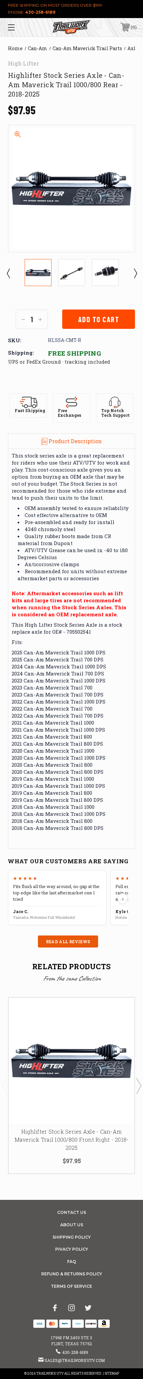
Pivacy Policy (71, 1249)
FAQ (71, 1261)
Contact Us (71, 1212)
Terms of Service (71, 1286)
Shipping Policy (72, 1237)
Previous (8, 273)
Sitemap (111, 1373)
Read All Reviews (68, 941)
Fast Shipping (30, 410)
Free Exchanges (69, 413)
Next (135, 273)
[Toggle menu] (20, 27)
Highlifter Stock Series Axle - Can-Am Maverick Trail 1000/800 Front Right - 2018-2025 (72, 1139)
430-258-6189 (40, 12)
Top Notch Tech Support (115, 413)
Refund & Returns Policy (71, 1273)
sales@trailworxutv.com (75, 1360)
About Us (71, 1224)
